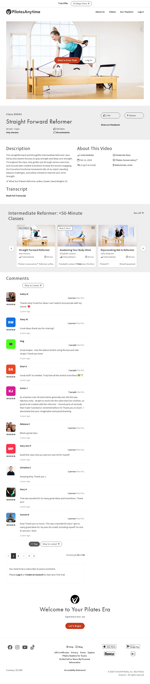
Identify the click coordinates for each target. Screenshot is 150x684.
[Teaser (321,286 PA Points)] (10, 304)
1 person (72, 297)
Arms (129, 165)
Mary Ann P (25, 445)
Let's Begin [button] (75, 625)
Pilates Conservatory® (127, 160)
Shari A (23, 366)
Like (108, 115)
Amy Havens (12, 132)
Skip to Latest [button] (32, 285)
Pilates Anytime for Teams (74, 655)
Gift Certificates (61, 652)
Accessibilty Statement (75, 670)
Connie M (24, 514)
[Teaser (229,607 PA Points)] (10, 499)
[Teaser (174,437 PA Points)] (10, 398)
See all (138, 212)
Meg (22, 341)
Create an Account (34, 574)
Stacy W (24, 319)
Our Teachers (126, 11)
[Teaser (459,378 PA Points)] (10, 524)
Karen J (24, 388)
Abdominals (120, 165)
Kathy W (24, 294)
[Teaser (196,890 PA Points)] (10, 455)
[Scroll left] (11, 248)
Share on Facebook (110, 124)
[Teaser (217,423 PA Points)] (10, 376)
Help (71, 646)
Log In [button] (88, 60)
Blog (80, 646)
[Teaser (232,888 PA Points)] (10, 329)
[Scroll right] (143, 248)
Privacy (74, 652)
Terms (83, 652)
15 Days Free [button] (80, 3)
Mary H (23, 489)
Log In (141, 11)
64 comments (63, 132)
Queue (132, 115)
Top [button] (35, 544)
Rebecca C (25, 424)
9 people (73, 392)
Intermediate (87, 155)
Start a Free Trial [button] (67, 60)
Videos (112, 11)
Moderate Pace (123, 155)
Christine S (25, 467)
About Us (100, 11)
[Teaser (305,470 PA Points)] (10, 434)
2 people (73, 345)
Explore (91, 652)
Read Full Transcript (16, 195)
